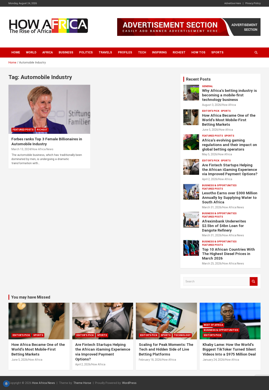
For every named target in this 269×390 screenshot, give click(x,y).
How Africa (229, 104)
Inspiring (159, 52)
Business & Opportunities (219, 185)
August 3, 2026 (211, 104)
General (207, 86)
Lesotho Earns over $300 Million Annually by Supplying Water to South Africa (229, 197)
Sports (217, 52)
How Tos (198, 52)
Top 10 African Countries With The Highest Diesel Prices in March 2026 (228, 254)
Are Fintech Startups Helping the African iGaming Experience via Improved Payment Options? (229, 169)
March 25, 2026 (211, 263)
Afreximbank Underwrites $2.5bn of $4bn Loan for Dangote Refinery (224, 226)
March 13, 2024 (21, 149)
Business (66, 52)
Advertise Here (232, 3)
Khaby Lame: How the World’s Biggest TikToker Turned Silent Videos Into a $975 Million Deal (229, 349)
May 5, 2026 (209, 154)
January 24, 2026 (213, 359)
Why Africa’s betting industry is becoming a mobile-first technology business (229, 95)
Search (254, 281)
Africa (47, 52)
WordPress (129, 383)
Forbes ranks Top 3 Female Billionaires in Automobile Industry (46, 141)
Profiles (125, 52)
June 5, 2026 (210, 129)
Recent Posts (198, 79)
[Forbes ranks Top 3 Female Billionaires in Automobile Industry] (49, 109)
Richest (179, 52)
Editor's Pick (210, 111)
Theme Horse (82, 383)
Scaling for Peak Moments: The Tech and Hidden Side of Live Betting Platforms (166, 349)
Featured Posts (23, 129)
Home (15, 52)
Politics (86, 52)
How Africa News (42, 149)
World (31, 52)
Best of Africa (213, 325)
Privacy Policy (253, 3)
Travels (105, 52)
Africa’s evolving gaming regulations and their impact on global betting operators (229, 145)
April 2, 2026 (209, 179)
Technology (182, 335)
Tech (142, 52)
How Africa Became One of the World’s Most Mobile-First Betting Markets (228, 120)
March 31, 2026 (211, 207)
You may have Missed (30, 297)
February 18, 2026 (150, 359)
